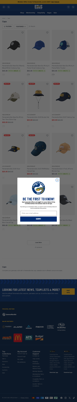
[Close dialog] (57, 180)
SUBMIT (38, 219)
